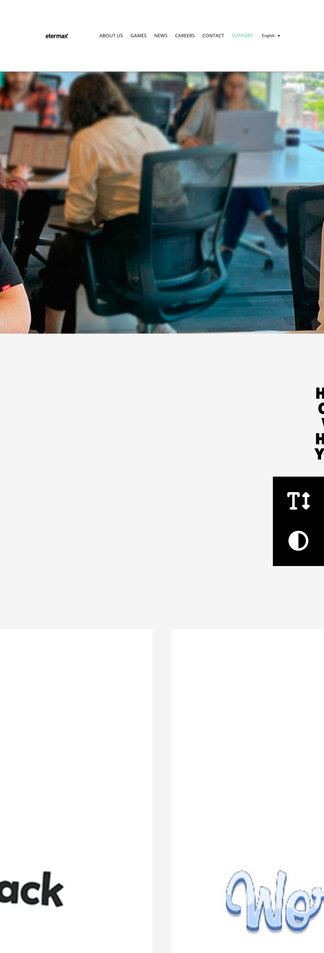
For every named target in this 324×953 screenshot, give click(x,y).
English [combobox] (268, 36)
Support (242, 35)
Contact (213, 35)
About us (111, 35)
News (160, 35)
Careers (185, 35)
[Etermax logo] (57, 35)
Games (138, 35)
